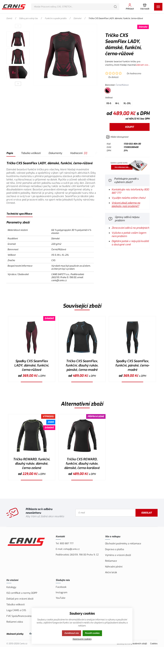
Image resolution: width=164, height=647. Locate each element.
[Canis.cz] (14, 7)
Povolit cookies (92, 633)
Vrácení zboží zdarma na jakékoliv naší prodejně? (126, 204)
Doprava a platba (114, 549)
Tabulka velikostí (31, 153)
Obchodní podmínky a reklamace (123, 543)
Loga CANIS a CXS (16, 610)
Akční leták (111, 572)
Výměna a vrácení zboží (118, 555)
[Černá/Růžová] (107, 90)
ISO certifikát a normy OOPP (21, 593)
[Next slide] (18, 84)
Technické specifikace (19, 213)
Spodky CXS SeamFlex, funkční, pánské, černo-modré (132, 365)
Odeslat (146, 512)
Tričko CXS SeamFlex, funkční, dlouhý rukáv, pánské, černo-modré (82, 365)
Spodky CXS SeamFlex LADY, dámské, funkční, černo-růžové (31, 365)
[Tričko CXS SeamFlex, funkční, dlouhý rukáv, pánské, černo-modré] (82, 337)
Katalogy (11, 587)
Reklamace (111, 560)
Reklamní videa (14, 621)
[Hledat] (115, 6)
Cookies (154, 643)
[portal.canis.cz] (127, 169)
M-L (117, 103)
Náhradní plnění (113, 566)
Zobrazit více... (143, 65)
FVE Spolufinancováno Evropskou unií (27, 616)
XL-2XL (127, 103)
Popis (9, 153)
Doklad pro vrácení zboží (19, 598)
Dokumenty (55, 153)
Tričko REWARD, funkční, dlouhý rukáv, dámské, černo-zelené (31, 463)
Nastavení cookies (82, 639)
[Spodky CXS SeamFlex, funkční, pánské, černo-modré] (132, 337)
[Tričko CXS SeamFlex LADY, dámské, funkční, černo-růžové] (65, 55)
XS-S (108, 103)
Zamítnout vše (71, 633)
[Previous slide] (18, 26)
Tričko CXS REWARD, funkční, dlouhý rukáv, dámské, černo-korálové (82, 463)
